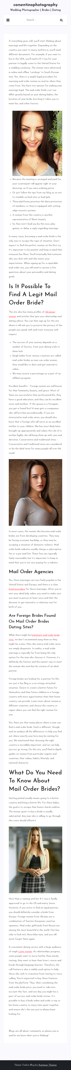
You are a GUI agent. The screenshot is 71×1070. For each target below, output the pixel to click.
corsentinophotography (35, 5)
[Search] (61, 20)
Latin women (25, 951)
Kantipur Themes (48, 1065)
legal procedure (17, 589)
